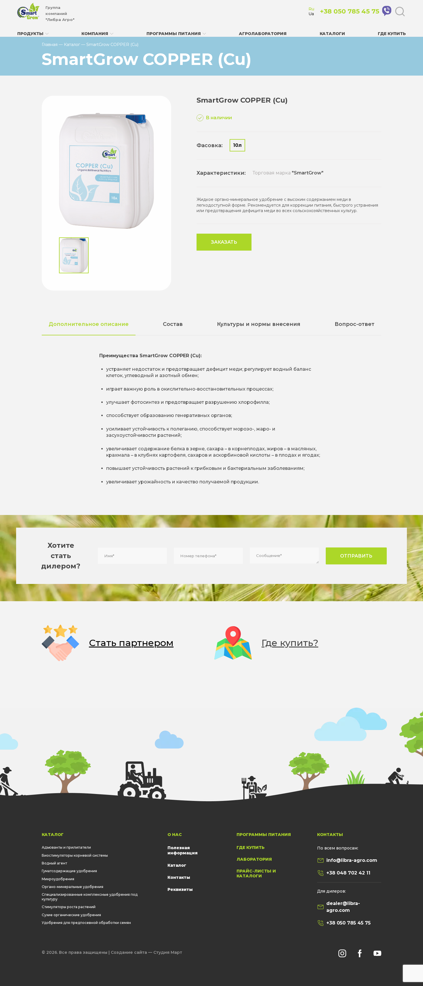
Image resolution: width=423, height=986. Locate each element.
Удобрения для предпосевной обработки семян (86, 922)
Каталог (72, 44)
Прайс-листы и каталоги (256, 873)
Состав (173, 324)
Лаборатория (254, 859)
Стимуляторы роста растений (69, 907)
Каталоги (332, 33)
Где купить (392, 33)
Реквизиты (180, 889)
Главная (50, 44)
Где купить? (290, 642)
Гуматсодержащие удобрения (69, 871)
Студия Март (167, 952)
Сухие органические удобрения (71, 915)
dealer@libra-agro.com (343, 907)
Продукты (30, 33)
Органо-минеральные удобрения (72, 887)
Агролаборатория (263, 33)
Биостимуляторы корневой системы (75, 855)
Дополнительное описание (89, 324)
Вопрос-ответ (354, 324)
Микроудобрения (58, 879)
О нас (174, 834)
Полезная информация (182, 850)
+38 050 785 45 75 (348, 923)
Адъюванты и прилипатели (66, 847)
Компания (94, 33)
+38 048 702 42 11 (348, 873)
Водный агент (54, 863)
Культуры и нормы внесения (258, 324)
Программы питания (173, 33)
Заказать (224, 242)
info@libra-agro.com (351, 860)
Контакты (178, 877)
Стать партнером (131, 642)
